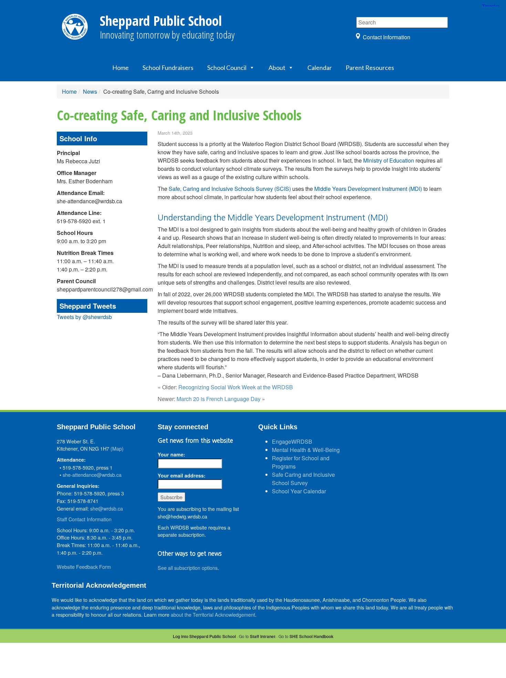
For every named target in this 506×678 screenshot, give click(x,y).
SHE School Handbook (311, 636)
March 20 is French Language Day (219, 399)
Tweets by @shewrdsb (84, 317)
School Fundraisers (168, 67)
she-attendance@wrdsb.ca (92, 474)
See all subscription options (188, 567)
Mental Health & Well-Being (306, 450)
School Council (226, 67)
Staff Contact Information (84, 519)
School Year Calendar (299, 491)
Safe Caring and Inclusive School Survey (303, 479)
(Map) (117, 448)
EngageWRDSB (292, 441)
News (90, 91)
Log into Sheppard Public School (204, 636)
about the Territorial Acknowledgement (213, 614)
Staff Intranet (262, 636)
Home (120, 67)
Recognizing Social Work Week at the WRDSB (235, 387)
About (276, 67)
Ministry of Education (388, 160)
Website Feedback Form (84, 566)
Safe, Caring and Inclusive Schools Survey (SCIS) (230, 189)
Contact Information (386, 37)
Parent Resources (370, 67)
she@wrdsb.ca (106, 508)
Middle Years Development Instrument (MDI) (368, 189)
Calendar (319, 67)
